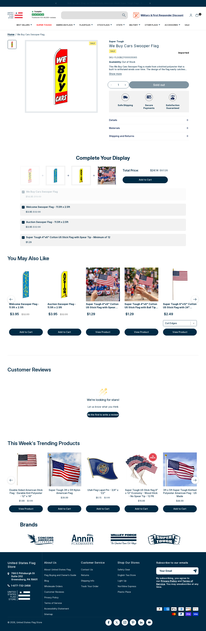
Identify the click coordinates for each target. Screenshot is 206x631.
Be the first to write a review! (103, 414)
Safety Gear (124, 569)
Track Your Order (89, 586)
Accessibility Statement (56, 608)
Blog (46, 580)
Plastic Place (124, 591)
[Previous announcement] (56, 3)
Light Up (122, 580)
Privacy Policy (51, 597)
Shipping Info (87, 580)
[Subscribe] (195, 570)
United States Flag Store (29, 622)
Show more (115, 73)
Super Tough (116, 41)
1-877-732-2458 (21, 585)
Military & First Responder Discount (162, 15)
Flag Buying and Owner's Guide (60, 575)
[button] (24, 24)
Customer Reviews (54, 591)
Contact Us (87, 569)
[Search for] (124, 15)
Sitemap (48, 614)
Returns (85, 575)
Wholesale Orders (53, 586)
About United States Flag (57, 569)
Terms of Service (53, 603)
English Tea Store (127, 575)
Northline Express (127, 586)
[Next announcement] (150, 3)
